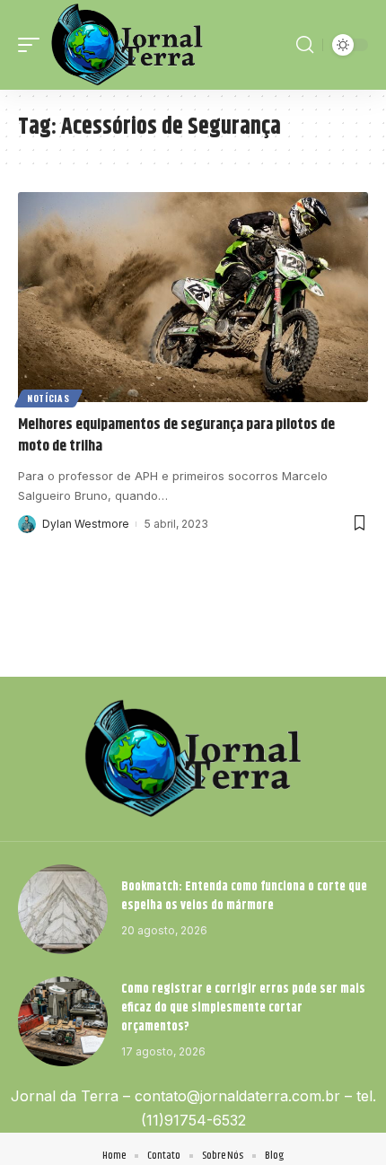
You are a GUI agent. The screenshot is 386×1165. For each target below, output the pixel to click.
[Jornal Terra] (127, 45)
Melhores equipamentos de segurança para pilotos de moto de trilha (176, 435)
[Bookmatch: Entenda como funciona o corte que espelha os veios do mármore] (63, 909)
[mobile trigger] (33, 45)
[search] (305, 45)
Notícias (48, 398)
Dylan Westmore (85, 523)
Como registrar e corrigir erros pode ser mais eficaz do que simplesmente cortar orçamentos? (243, 1008)
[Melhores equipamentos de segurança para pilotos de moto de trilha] (193, 297)
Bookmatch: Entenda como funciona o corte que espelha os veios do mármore (244, 896)
